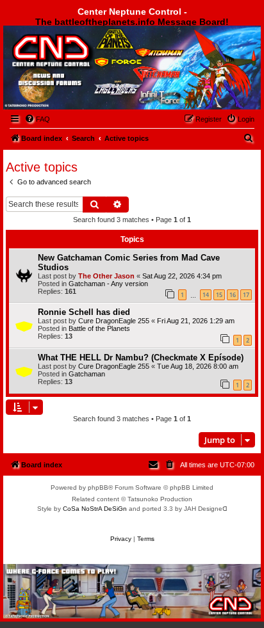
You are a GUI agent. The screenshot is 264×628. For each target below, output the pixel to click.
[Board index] (74, 60)
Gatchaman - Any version (108, 283)
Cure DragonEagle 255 (113, 321)
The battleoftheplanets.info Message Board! (132, 22)
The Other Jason (106, 276)
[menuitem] (37, 119)
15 (219, 295)
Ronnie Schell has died (84, 312)
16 (232, 295)
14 (205, 295)
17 (246, 295)
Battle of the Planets (99, 328)
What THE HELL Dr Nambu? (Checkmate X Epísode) (140, 357)
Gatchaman (87, 374)
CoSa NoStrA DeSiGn (95, 508)
